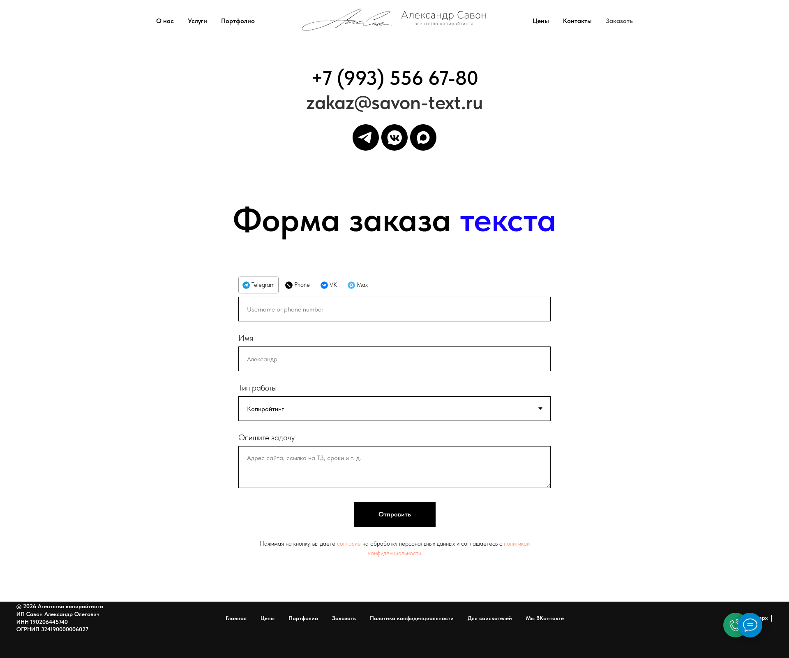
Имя (245, 338)
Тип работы (257, 388)
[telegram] (366, 137)
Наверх (758, 617)
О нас (165, 21)
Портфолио (238, 21)
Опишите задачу (266, 437)
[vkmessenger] (394, 137)
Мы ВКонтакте (545, 618)
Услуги (197, 21)
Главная (236, 618)
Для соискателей (490, 618)
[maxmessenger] (423, 137)
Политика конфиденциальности (412, 618)
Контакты (577, 21)
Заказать (619, 21)
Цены (541, 21)
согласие (349, 543)
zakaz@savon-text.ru (394, 102)
